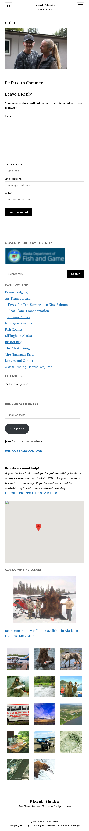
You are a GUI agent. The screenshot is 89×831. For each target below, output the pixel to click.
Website (9, 193)
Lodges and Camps (19, 360)
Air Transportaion (18, 298)
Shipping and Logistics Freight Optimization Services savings (44, 825)
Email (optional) (14, 178)
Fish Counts (14, 329)
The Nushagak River (20, 354)
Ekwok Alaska (44, 5)
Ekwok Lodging (16, 292)
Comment (10, 116)
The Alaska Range (18, 348)
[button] (38, 527)
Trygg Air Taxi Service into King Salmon (37, 304)
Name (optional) (14, 164)
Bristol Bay (13, 342)
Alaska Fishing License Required (28, 366)
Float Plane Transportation (28, 310)
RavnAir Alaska (18, 317)
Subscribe (17, 428)
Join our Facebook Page (23, 450)
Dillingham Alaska (18, 335)
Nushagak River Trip (20, 323)
